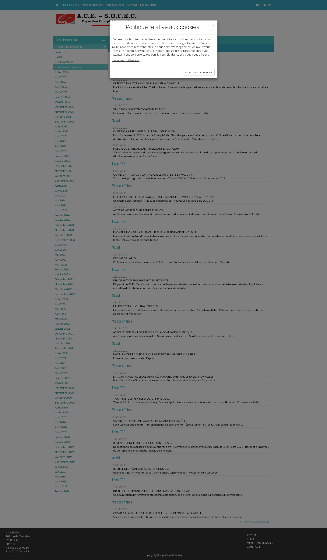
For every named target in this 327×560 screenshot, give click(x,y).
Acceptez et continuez (198, 72)
